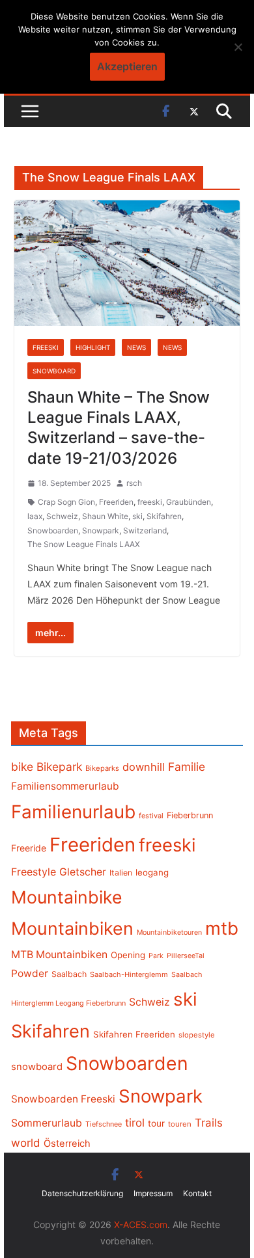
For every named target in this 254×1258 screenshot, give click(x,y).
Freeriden (116, 502)
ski (137, 516)
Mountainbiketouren (169, 932)
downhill (143, 766)
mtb (221, 928)
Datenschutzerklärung (82, 1193)
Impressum (153, 1193)
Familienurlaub (73, 812)
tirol (135, 1122)
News (136, 347)
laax (34, 516)
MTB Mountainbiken (59, 954)
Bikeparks (102, 768)
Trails (209, 1122)
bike (22, 766)
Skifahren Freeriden (134, 1034)
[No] (237, 46)
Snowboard (54, 371)
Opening (128, 955)
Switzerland (145, 530)
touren (179, 1124)
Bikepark (59, 766)
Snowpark (100, 530)
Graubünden (188, 502)
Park (155, 956)
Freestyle (33, 871)
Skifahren (164, 516)
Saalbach (69, 974)
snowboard (37, 1067)
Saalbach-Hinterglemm (129, 974)
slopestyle (196, 1034)
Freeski (46, 347)
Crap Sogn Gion (66, 502)
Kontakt (197, 1193)
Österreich (67, 1143)
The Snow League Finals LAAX (83, 544)
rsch (134, 483)
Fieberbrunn (190, 815)
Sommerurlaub (46, 1123)
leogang (152, 872)
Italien (120, 872)
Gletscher (82, 872)
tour (156, 1123)
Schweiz (62, 516)
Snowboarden (52, 530)
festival (151, 815)
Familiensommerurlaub (65, 786)
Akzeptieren (127, 66)
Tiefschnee (103, 1124)
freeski (149, 502)
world (25, 1142)
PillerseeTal (186, 955)
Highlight (93, 347)
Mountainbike (66, 897)
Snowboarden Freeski (63, 1099)
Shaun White (105, 516)
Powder (29, 973)
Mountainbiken (72, 928)
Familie (186, 766)
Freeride (28, 847)
